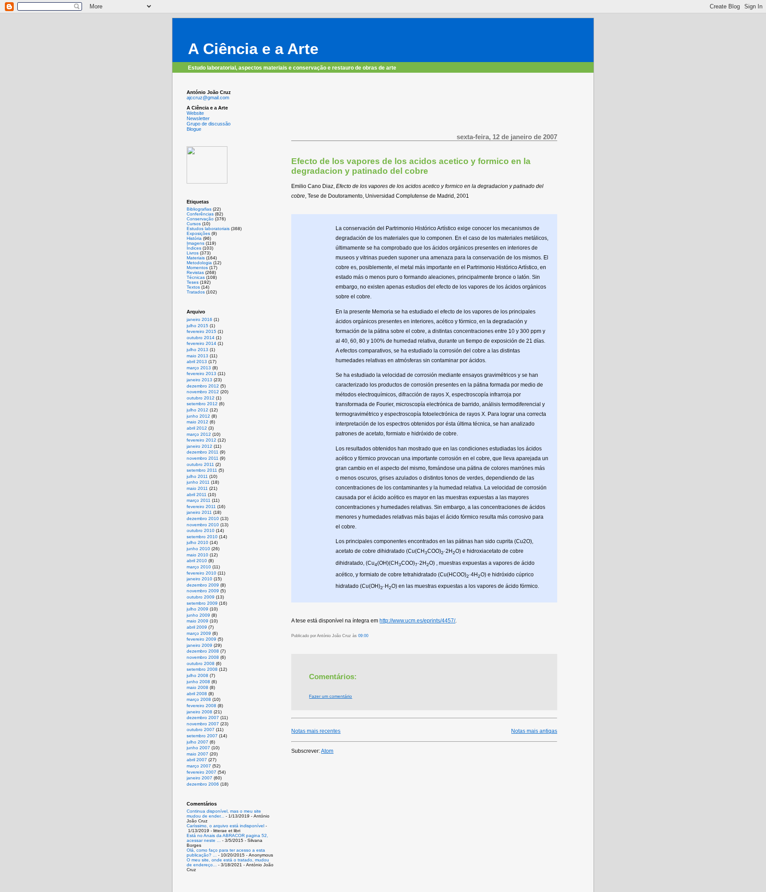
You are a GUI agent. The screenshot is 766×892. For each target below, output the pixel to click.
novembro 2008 (203, 657)
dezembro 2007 (203, 717)
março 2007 (199, 765)
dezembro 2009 (203, 585)
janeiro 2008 (199, 711)
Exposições (198, 233)
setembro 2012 (202, 403)
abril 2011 (197, 494)
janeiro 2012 (199, 446)
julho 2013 (197, 349)
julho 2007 (197, 741)
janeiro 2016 (199, 319)
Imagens (195, 243)
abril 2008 (197, 693)
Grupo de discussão (209, 123)
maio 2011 (197, 488)
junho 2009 (198, 615)
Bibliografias (199, 209)
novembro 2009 (203, 590)
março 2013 (199, 367)
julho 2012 (197, 409)
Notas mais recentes (315, 731)
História (194, 238)
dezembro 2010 (203, 518)
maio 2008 (197, 687)
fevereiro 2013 (201, 373)
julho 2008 (197, 675)
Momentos (197, 267)
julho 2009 (197, 608)
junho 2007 (198, 747)
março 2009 (199, 633)
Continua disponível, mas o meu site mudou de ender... (224, 813)
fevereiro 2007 (201, 772)
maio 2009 (197, 620)
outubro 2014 (201, 337)
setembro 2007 (202, 735)
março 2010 (199, 566)
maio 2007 (197, 753)
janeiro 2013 (199, 379)
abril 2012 (197, 428)
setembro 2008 (202, 669)
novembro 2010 (203, 524)
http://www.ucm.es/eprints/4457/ (417, 620)
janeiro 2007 (199, 777)
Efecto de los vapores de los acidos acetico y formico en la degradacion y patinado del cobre (411, 166)
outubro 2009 (201, 597)
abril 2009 (197, 627)
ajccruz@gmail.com (208, 97)
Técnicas (196, 277)
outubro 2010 (201, 530)
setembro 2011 (202, 470)
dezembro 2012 (203, 385)
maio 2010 (197, 554)
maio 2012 (197, 421)
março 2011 (199, 500)
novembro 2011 (203, 458)
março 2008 (199, 699)
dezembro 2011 (203, 452)
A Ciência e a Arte (253, 48)
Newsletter (198, 118)
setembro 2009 (202, 603)
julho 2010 (197, 542)
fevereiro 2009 (201, 639)
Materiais (196, 257)
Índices (194, 248)
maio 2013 (197, 355)
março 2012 (199, 434)
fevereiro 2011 (201, 506)
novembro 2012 (203, 391)
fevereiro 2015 (201, 331)
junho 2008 (198, 681)
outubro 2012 (201, 397)
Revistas (195, 272)
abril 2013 (197, 361)
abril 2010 (197, 560)
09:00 (363, 636)
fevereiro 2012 (201, 440)
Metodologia (199, 262)
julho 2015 (197, 325)
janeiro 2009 (199, 645)
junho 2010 (198, 548)
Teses (193, 282)
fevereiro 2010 (201, 573)
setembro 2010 (202, 536)
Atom (327, 751)
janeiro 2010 (199, 578)
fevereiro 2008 (201, 705)
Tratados (196, 292)
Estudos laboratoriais (208, 228)
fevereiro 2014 (201, 343)
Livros (193, 252)
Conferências (200, 213)
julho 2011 (197, 476)
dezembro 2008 (203, 651)
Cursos (194, 223)
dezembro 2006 (203, 784)
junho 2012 (198, 416)
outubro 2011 (200, 464)
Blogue (194, 129)
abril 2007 (197, 759)
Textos (193, 287)
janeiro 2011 (199, 512)
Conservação (200, 218)
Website (195, 113)
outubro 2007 (201, 729)
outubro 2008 (201, 663)
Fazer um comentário (330, 696)
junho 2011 (198, 482)
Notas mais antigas (534, 731)
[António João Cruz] (207, 181)
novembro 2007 (203, 723)
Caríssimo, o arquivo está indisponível (225, 825)
